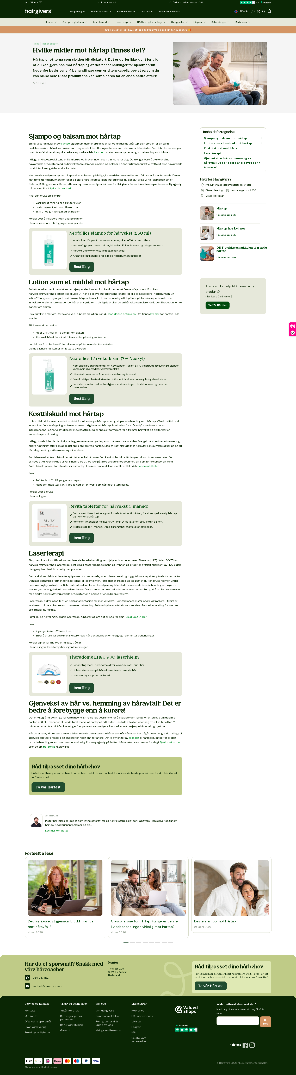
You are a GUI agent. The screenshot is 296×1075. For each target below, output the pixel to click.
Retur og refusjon (71, 1025)
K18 (134, 1032)
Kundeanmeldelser (108, 1016)
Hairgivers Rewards (108, 1030)
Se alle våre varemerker (139, 1039)
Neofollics (138, 1010)
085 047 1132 (41, 977)
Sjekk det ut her (136, 617)
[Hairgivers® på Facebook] (245, 1045)
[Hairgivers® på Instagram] (252, 1045)
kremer (154, 314)
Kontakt (30, 1010)
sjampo (65, 143)
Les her (99, 152)
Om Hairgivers (105, 1010)
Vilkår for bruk (69, 1010)
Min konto (31, 1016)
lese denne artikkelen (122, 314)
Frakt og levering (36, 1027)
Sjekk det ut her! (60, 188)
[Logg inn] (258, 11)
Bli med (265, 1021)
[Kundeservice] (264, 11)
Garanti (65, 1030)
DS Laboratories (142, 1016)
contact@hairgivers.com (47, 986)
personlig (49, 746)
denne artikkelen (148, 466)
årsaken (134, 738)
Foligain (136, 1027)
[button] (236, 11)
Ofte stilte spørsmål (38, 1021)
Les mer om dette (57, 830)
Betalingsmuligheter (38, 1032)
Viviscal (136, 1021)
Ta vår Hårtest (217, 305)
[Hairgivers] (44, 11)
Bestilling (82, 267)
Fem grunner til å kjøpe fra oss (107, 1023)
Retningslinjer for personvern (71, 1017)
